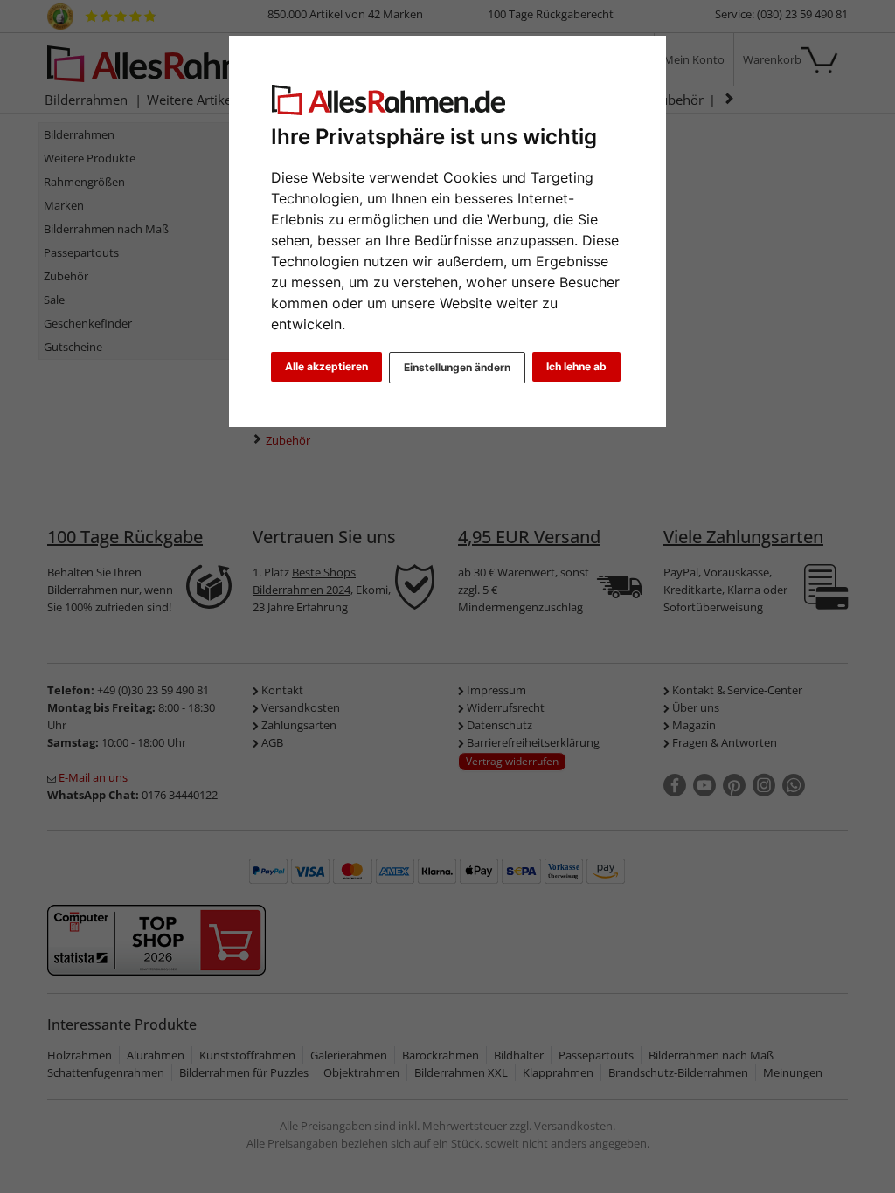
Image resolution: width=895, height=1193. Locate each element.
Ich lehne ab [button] (576, 366)
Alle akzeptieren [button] (326, 366)
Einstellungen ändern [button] (457, 367)
